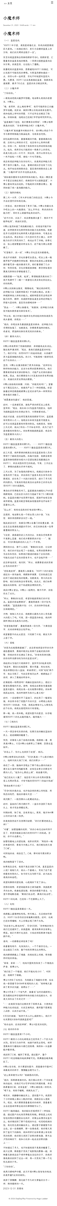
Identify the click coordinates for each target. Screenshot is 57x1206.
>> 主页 (8, 3)
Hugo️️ (39, 1199)
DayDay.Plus (21, 1199)
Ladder (45, 1199)
